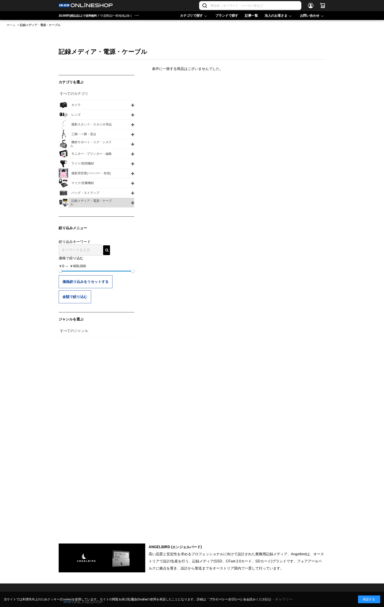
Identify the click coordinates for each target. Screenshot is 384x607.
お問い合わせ (310, 15)
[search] (106, 250)
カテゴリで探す (191, 15)
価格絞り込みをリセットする (85, 282)
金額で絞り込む (74, 297)
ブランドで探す (226, 15)
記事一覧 (251, 15)
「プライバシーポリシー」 (224, 599)
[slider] (60, 271)
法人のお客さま (276, 15)
